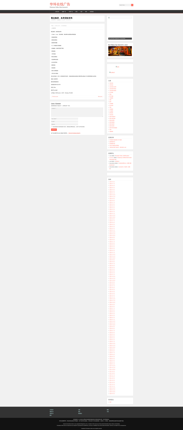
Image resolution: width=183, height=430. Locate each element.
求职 (110, 107)
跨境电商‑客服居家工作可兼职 (115, 139)
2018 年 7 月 (112, 352)
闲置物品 (117, 161)
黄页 (76, 11)
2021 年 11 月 (112, 278)
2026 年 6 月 (112, 185)
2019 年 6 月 (112, 332)
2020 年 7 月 (112, 308)
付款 (108, 411)
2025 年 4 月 (112, 207)
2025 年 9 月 (112, 198)
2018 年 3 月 (112, 360)
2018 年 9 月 (112, 349)
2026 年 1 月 (112, 193)
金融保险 (54, 28)
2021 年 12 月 (112, 276)
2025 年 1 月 (112, 213)
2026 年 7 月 (112, 183)
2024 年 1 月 (112, 230)
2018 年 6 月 (112, 354)
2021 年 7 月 (112, 285)
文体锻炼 (111, 103)
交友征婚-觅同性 (112, 90)
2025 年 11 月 (112, 196)
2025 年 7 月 (112, 202)
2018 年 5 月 (112, 356)
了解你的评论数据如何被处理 (74, 133)
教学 (110, 101)
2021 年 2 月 (112, 295)
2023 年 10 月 (112, 235)
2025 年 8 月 (112, 200)
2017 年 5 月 (112, 378)
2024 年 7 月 (112, 220)
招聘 (110, 99)
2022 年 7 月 (112, 263)
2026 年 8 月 (112, 181)
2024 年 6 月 (112, 222)
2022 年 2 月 (112, 272)
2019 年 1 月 (112, 341)
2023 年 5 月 (112, 245)
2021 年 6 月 (112, 287)
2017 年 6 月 (112, 376)
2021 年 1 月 (112, 297)
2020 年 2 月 (112, 317)
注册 (81, 11)
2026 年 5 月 (112, 187)
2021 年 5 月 (112, 289)
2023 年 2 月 (112, 250)
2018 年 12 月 (112, 343)
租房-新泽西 (111, 120)
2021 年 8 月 (112, 284)
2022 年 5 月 (112, 267)
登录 (86, 11)
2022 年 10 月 (112, 258)
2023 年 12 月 (112, 232)
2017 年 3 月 (112, 382)
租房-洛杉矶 (111, 124)
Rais (52, 25)
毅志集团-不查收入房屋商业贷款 (122, 155)
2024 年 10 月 (112, 217)
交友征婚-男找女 (112, 88)
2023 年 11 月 (112, 233)
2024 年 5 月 (112, 224)
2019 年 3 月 (112, 337)
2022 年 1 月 (112, 274)
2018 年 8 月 (112, 350)
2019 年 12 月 (112, 321)
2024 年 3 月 (112, 226)
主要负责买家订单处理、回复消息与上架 (117, 147)
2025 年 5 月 (112, 206)
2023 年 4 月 (112, 246)
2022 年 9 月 (112, 259)
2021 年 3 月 (112, 293)
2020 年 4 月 (112, 313)
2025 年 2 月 (112, 211)
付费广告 (71, 11)
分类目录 (57, 11)
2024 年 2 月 (112, 228)
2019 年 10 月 (112, 324)
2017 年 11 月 (112, 367)
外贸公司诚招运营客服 (114, 145)
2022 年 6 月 (112, 265)
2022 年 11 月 (112, 256)
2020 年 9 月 (112, 304)
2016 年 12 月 (112, 388)
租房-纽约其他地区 (113, 127)
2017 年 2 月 (112, 384)
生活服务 (111, 111)
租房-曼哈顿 (111, 122)
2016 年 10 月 (112, 391)
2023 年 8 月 (112, 239)
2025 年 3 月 (112, 209)
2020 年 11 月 (112, 300)
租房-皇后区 (111, 125)
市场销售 (111, 98)
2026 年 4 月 (112, 189)
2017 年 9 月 (112, 371)
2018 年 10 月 (112, 347)
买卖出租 (111, 83)
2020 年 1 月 (112, 319)
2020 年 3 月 (112, 315)
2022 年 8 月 (112, 261)
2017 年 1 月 (112, 386)
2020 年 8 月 (112, 306)
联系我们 (92, 11)
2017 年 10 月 (112, 369)
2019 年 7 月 (112, 330)
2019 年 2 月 (112, 339)
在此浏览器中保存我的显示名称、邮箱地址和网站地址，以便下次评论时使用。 (69, 126)
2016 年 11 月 (112, 389)
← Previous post (54, 96)
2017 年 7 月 (112, 375)
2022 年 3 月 (112, 271)
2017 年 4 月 (112, 380)
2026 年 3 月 (112, 191)
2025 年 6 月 (112, 204)
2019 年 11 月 (112, 323)
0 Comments (64, 25)
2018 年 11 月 (112, 345)
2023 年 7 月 (112, 241)
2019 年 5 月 (112, 334)
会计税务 (111, 92)
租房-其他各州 (112, 116)
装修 (110, 129)
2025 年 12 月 (112, 194)
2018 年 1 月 (112, 363)
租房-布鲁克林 (112, 118)
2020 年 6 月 (112, 310)
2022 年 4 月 (112, 269)
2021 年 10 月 (112, 280)
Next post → (100, 96)
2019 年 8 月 (112, 328)
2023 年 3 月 (112, 248)
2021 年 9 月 (112, 282)
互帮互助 (111, 85)
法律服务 (111, 109)
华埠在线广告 (60, 3)
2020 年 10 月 (112, 302)
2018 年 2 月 (112, 362)
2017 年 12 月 (112, 365)
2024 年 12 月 (112, 215)
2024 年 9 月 (112, 219)
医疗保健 (111, 96)
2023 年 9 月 (112, 237)
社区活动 (111, 114)
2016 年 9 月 (112, 393)
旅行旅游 (111, 105)
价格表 (108, 413)
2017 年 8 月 (112, 373)
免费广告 (64, 11)
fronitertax (111, 157)
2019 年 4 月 (112, 336)
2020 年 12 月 (112, 298)
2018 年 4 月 (112, 358)
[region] (120, 28)
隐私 (108, 409)
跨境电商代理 (112, 143)
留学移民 (111, 112)
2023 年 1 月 (112, 252)
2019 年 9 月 (112, 326)
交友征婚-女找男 (112, 86)
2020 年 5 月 (112, 311)
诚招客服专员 (112, 141)
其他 (110, 94)
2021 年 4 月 (112, 291)
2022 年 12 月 (112, 254)
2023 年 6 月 (112, 243)
